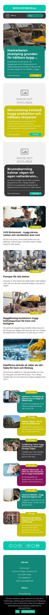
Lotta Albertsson (13, 75)
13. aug (35, 75)
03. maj (35, 313)
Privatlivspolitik (28, 611)
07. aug (31, 392)
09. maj (36, 193)
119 (37, 546)
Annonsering (24, 594)
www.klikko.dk (26, 581)
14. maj (35, 134)
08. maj (35, 271)
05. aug (31, 440)
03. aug (31, 465)
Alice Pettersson (13, 193)
